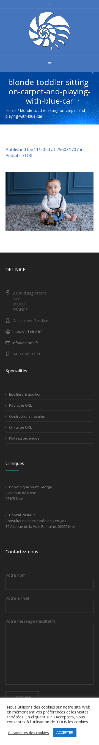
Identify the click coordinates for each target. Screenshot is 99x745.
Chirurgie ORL (20, 427)
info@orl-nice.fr (25, 342)
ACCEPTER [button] (64, 732)
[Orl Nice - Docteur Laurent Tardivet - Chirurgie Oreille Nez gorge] (49, 31)
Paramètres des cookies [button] (28, 732)
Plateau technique (24, 438)
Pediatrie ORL (20, 155)
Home (11, 110)
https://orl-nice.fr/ (27, 331)
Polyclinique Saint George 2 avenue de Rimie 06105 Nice (29, 493)
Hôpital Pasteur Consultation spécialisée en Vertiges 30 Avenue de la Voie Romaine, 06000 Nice (40, 520)
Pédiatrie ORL (20, 405)
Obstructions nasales (27, 416)
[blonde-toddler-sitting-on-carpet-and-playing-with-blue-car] (50, 201)
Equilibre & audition (25, 394)
